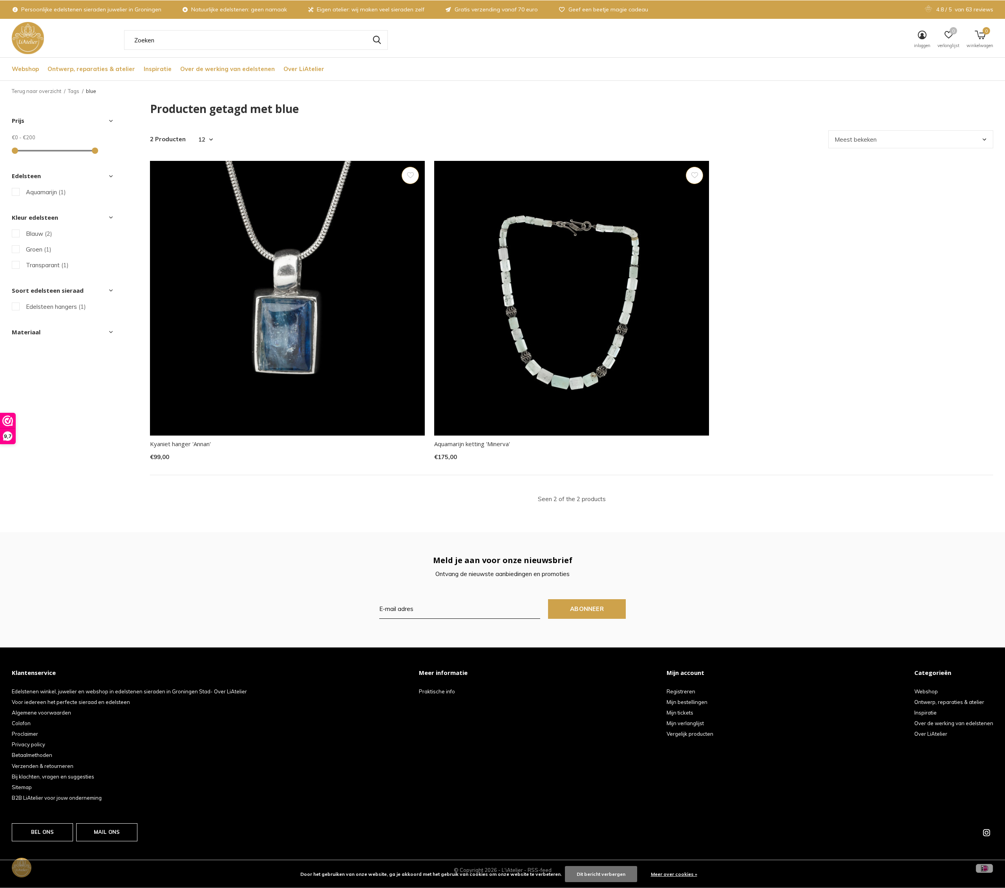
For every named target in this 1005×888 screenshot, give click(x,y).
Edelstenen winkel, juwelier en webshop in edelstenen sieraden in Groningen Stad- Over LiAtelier (129, 691)
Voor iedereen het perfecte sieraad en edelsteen (71, 702)
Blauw (39, 233)
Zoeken (377, 40)
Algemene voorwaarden (41, 712)
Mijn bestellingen (687, 702)
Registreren (681, 691)
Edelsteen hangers (56, 306)
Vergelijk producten (690, 734)
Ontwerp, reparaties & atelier (91, 69)
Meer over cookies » (674, 874)
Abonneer (587, 609)
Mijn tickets (680, 712)
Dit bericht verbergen (601, 874)
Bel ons (42, 832)
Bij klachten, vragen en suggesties (53, 776)
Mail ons (107, 832)
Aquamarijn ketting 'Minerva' (472, 444)
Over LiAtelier (303, 69)
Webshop (25, 69)
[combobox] (256, 40)
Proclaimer (25, 734)
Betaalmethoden (32, 755)
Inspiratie (158, 69)
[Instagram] (986, 832)
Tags (73, 91)
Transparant (47, 265)
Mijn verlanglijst (685, 723)
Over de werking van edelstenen (227, 69)
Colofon (21, 723)
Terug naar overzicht (36, 91)
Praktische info (437, 691)
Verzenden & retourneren (42, 766)
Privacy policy (28, 744)
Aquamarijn (46, 192)
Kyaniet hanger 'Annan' (180, 444)
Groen (38, 249)
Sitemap (22, 787)
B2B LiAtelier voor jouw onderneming (57, 798)
